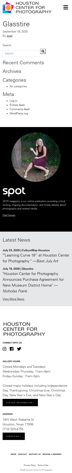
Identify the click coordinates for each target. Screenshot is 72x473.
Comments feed (20, 109)
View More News (13, 299)
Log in (13, 100)
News (13, 454)
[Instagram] (4, 348)
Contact (22, 454)
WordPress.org (19, 113)
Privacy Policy (30, 465)
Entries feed (17, 105)
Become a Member (51, 454)
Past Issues (9, 215)
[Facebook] (11, 348)
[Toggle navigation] (65, 7)
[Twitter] (19, 348)
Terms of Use (42, 465)
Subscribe (12, 436)
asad (9, 35)
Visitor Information (19, 402)
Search (7, 45)
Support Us (35, 454)
